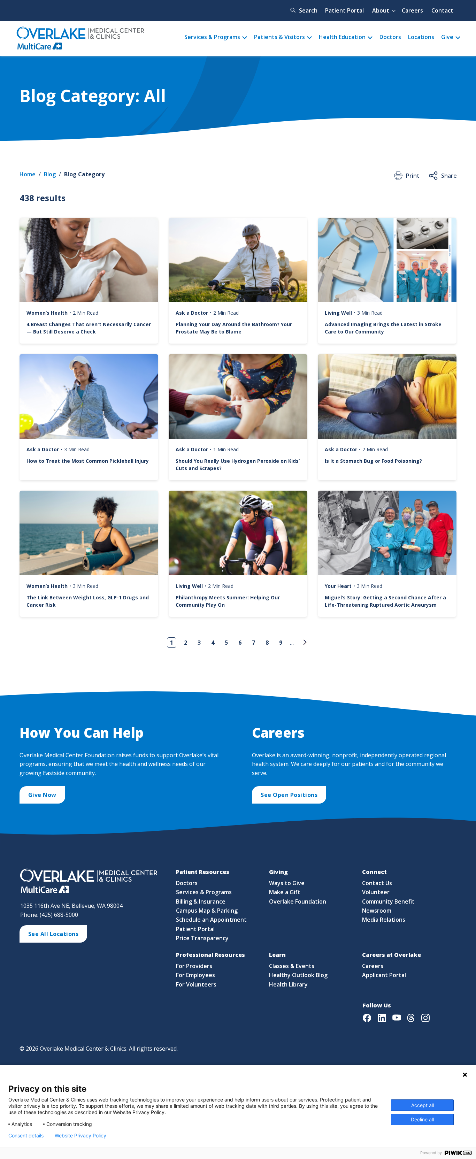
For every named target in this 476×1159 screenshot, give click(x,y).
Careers (412, 10)
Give (447, 37)
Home (28, 174)
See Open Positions (289, 795)
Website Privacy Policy (80, 1135)
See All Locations (53, 934)
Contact (442, 10)
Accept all (422, 1105)
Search (308, 10)
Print (413, 175)
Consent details (26, 1135)
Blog (50, 174)
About (380, 10)
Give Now (42, 795)
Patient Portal (344, 10)
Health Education (342, 37)
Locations (421, 37)
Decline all (422, 1119)
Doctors (390, 37)
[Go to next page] (304, 642)
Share (449, 175)
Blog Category (84, 174)
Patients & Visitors (279, 37)
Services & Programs (212, 37)
